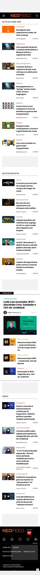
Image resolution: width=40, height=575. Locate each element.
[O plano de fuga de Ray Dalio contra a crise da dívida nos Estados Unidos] (8, 261)
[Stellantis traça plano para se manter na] (8, 476)
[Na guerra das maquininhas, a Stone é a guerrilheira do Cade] (8, 125)
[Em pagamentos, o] (8, 85)
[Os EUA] (8, 241)
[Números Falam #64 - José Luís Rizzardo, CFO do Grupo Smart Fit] (9, 342)
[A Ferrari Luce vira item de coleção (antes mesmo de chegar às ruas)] (8, 182)
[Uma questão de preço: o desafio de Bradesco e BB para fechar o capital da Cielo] (8, 46)
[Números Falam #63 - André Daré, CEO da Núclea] (9, 358)
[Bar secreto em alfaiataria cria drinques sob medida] (8, 202)
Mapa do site (8, 556)
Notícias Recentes (10, 173)
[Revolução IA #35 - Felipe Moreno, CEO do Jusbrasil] (9, 371)
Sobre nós (7, 547)
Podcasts (7, 293)
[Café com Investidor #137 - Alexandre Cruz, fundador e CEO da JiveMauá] (20, 325)
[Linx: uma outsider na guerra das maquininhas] (8, 142)
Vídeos (5, 396)
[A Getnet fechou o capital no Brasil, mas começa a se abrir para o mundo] (8, 66)
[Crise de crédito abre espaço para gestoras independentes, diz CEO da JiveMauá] (8, 430)
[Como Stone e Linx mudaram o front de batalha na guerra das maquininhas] (8, 105)
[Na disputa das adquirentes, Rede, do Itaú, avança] (8, 29)
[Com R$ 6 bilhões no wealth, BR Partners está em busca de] (8, 496)
